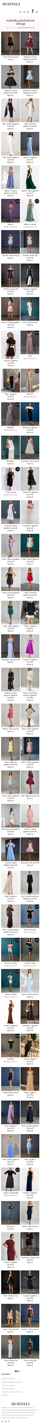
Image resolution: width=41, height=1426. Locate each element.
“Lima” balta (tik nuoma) (10, 1361)
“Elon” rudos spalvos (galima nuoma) (10, 930)
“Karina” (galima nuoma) (10, 1263)
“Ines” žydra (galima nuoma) (10, 1160)
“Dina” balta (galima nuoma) (29, 730)
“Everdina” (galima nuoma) (30, 1026)
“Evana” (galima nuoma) (10, 1026)
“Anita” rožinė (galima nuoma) (10, 323)
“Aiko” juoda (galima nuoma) (10, 125)
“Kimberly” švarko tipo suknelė (30, 1258)
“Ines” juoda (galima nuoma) (29, 1127)
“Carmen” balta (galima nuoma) (11, 527)
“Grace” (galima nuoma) (30, 1060)
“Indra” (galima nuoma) (30, 1093)
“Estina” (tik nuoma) (30, 994)
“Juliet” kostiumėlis (10, 1193)
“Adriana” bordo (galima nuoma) (30, 58)
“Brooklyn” (10, 461)
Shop (13, 28)
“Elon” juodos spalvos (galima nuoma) (30, 897)
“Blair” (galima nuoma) (11, 395)
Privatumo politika (8, 1389)
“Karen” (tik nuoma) (30, 1226)
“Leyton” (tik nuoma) (30, 1329)
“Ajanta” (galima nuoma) (30, 158)
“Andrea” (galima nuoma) (30, 290)
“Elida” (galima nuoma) (10, 897)
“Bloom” (30, 394)
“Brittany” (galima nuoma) (29, 428)
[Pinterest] (9, 1421)
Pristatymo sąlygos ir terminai (12, 1392)
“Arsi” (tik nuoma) (30, 322)
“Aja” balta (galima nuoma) (11, 158)
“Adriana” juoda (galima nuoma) (11, 91)
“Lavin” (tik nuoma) (11, 1329)
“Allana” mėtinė (29, 224)
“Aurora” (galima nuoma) (11, 361)
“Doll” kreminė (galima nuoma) (10, 830)
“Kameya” (10, 1226)
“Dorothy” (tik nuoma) (30, 863)
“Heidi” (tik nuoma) (11, 1092)
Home (8, 28)
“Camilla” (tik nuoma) (30, 461)
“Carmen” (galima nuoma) (30, 493)
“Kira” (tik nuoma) (10, 1296)
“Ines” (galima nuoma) (11, 1127)
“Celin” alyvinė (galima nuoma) (10, 560)
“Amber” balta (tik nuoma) (30, 256)
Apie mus (5, 1395)
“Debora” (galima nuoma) (30, 660)
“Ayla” (29, 356)
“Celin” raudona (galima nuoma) (30, 593)
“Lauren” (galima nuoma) (30, 1297)
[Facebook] (2, 1421)
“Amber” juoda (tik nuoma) (10, 290)
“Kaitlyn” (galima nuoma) (30, 1194)
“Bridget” (10, 427)
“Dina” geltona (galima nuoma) (11, 763)
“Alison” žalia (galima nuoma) (30, 192)
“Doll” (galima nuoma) (30, 796)
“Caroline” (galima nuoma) (30, 527)
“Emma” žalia (29, 963)
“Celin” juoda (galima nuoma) (10, 593)
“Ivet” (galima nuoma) (30, 1160)
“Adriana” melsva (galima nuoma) (30, 91)
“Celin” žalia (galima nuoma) (10, 627)
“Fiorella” (10, 1059)
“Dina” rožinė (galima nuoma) (30, 763)
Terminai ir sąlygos (8, 1385)
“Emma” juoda (30, 929)
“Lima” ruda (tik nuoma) (30, 1361)
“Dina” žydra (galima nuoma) (10, 797)
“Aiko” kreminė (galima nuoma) (30, 125)
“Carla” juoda (10, 492)
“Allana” (10, 224)
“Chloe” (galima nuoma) (30, 627)
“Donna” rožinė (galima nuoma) (30, 830)
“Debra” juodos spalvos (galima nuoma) (10, 695)
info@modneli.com (8, 1378)
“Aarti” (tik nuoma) (10, 57)
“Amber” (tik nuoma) (10, 255)
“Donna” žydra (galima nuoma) (11, 864)
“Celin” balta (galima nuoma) (30, 560)
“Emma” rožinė (11, 963)
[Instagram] (5, 1421)
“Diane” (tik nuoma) (10, 729)
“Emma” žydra (10, 994)
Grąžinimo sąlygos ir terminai (12, 1382)
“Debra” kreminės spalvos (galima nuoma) (30, 695)
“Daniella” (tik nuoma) (10, 659)
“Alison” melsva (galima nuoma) (11, 192)
